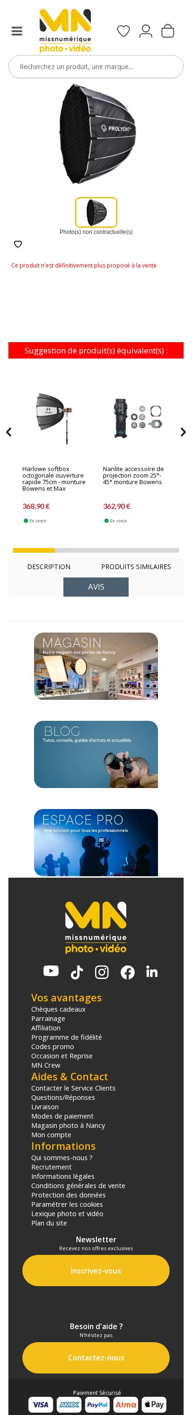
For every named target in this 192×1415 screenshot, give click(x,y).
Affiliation (46, 1027)
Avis (96, 586)
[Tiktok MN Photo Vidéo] (77, 973)
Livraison (45, 1106)
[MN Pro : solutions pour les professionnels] (95, 842)
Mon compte (51, 1134)
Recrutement (51, 1166)
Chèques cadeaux (58, 1009)
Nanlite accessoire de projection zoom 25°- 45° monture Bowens (133, 475)
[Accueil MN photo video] (65, 32)
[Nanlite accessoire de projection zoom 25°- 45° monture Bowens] (137, 418)
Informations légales (63, 1176)
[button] (34, 550)
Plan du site (49, 1222)
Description (48, 566)
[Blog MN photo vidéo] (95, 754)
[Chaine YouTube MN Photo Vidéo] (51, 971)
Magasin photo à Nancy (68, 1125)
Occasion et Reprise (62, 1055)
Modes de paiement (62, 1115)
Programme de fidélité (66, 1037)
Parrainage (48, 1018)
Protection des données (68, 1194)
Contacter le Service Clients (73, 1087)
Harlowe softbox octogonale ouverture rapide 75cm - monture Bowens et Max (54, 479)
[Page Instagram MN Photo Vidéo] (102, 973)
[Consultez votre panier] (167, 32)
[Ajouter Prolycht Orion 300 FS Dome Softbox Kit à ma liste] (18, 245)
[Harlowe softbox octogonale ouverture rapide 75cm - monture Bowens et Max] (57, 418)
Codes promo (52, 1046)
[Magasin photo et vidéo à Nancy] (95, 666)
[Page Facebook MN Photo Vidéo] (128, 973)
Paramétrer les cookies (67, 1204)
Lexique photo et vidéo (67, 1213)
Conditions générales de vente (78, 1185)
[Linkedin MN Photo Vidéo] (152, 972)
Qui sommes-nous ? (62, 1157)
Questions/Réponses (63, 1097)
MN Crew (45, 1065)
